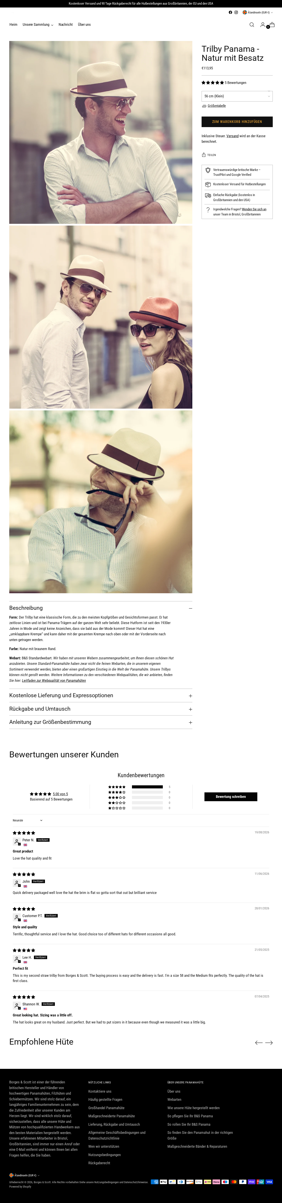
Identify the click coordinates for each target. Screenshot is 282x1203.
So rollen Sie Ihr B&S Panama (188, 1124)
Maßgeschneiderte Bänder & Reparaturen (197, 1146)
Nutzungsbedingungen (104, 1155)
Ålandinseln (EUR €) (259, 12)
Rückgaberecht (99, 1163)
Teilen (211, 155)
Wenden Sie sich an (254, 209)
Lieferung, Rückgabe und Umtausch (114, 1124)
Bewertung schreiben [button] (231, 797)
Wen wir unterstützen (103, 1146)
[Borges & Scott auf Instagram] (236, 12)
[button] (213, 83)
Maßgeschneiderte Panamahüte (111, 1116)
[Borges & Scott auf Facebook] (230, 12)
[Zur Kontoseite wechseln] (261, 24)
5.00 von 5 (60, 794)
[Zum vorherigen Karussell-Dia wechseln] (259, 1043)
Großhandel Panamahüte (106, 1108)
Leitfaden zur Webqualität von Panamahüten (54, 680)
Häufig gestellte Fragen (105, 1099)
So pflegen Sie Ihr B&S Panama (190, 1116)
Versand (232, 136)
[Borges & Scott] (11, 14)
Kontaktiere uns (99, 1091)
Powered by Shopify (20, 1186)
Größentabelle (217, 106)
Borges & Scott (42, 1182)
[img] (24, 833)
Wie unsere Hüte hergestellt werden (193, 1108)
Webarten (174, 1099)
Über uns (173, 1091)
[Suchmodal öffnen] (251, 24)
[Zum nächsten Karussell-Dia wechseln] (269, 1042)
